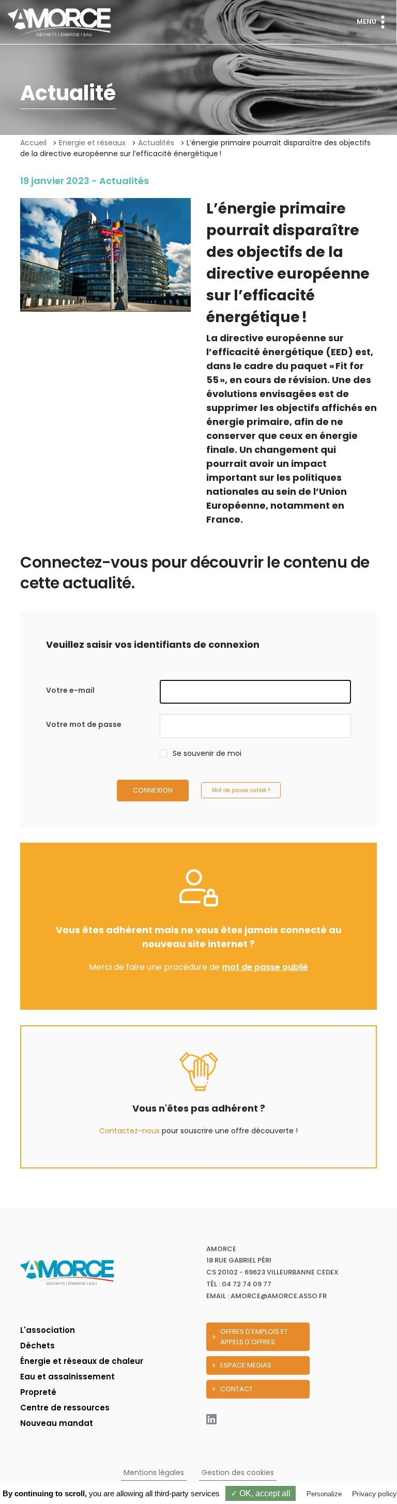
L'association (47, 1330)
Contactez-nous (129, 1131)
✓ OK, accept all (261, 1493)
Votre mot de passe (83, 724)
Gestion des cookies (238, 1472)
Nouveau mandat (56, 1423)
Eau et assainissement (67, 1376)
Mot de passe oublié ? (241, 790)
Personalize (324, 1494)
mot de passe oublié (265, 967)
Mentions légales (154, 1472)
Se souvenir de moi (207, 753)
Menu (366, 21)
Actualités (156, 143)
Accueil (33, 143)
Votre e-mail (70, 690)
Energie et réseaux (92, 143)
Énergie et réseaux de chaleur (81, 1361)
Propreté (38, 1392)
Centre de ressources (65, 1407)
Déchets (37, 1345)
